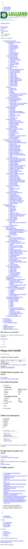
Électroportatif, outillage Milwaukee (15, 229)
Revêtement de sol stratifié (16, 198)
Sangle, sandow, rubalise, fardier (17, 238)
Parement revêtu (13, 45)
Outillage (9, 236)
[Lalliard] (14, 18)
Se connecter (7, 464)
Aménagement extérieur (12, 55)
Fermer (2, 464)
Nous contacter (7, 8)
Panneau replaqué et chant (16, 171)
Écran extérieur (13, 131)
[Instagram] (4, 3)
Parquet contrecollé (14, 195)
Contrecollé (12, 108)
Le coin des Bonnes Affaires (10, 322)
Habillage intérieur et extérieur (14, 42)
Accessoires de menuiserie (13, 298)
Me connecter (7, 9)
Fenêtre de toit (13, 126)
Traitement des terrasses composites (18, 294)
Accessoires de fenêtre (15, 312)
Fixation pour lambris (15, 255)
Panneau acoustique (14, 53)
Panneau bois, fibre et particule (14, 141)
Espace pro (6, 531)
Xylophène (12, 290)
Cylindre (12, 303)
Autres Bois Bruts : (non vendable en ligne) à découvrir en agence (18, 94)
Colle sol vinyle (13, 268)
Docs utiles (6, 535)
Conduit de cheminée (15, 137)
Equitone (12, 189)
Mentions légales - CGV (6, 542)
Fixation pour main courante (16, 253)
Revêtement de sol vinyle (15, 199)
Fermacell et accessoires (15, 120)
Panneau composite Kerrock (16, 166)
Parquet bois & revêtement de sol (14, 192)
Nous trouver (7, 526)
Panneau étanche (13, 183)
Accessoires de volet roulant (16, 313)
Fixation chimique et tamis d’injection (18, 251)
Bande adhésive (10, 278)
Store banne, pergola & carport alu (18, 214)
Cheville (12, 248)
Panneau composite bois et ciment (17, 154)
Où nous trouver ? (8, 321)
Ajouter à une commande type (7, 367)
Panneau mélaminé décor (15, 161)
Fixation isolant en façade (16, 249)
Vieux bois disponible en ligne (17, 69)
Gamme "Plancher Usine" (16, 78)
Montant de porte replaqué (16, 99)
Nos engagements (8, 319)
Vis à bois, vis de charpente (16, 245)
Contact (5, 534)
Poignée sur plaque (14, 299)
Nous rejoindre (7, 7)
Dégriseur (12, 293)
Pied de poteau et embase (15, 260)
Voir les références (13, 494)
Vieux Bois (9, 68)
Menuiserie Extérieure (12, 206)
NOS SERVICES (8, 517)
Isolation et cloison (11, 119)
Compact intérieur (14, 175)
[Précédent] (1, 470)
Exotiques (12, 92)
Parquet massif (13, 194)
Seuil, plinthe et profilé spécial (17, 200)
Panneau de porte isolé (15, 146)
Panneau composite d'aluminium (17, 181)
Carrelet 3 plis (13, 101)
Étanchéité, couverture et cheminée (15, 128)
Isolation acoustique (14, 123)
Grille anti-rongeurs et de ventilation (18, 257)
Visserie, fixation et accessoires (14, 241)
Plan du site (3, 540)
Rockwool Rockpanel (15, 188)
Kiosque (12, 65)
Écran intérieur (13, 130)
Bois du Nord (13, 88)
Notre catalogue (7, 533)
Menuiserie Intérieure (12, 219)
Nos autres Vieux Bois (15, 70)
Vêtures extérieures (14, 47)
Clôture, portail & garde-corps (17, 215)
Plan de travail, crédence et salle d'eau (15, 173)
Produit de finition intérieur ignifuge (18, 284)
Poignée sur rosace (14, 301)
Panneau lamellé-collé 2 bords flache (18, 142)
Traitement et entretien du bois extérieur (16, 287)
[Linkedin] (4, 4)
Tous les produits (14, 54)
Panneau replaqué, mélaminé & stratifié (16, 158)
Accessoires (12, 61)
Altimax (11, 544)
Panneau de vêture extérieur (13, 185)
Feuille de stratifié (14, 164)
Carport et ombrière (14, 64)
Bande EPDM (13, 256)
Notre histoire (7, 523)
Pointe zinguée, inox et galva (16, 247)
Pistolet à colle (13, 271)
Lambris (11, 43)
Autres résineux (13, 89)
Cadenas (12, 305)
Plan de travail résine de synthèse (17, 180)
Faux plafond (13, 51)
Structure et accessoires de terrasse (15, 297)
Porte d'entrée (13, 209)
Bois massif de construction (16, 111)
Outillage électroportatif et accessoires (18, 230)
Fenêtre (11, 211)
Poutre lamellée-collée (15, 115)
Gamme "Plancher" (14, 77)
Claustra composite (14, 62)
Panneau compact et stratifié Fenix (18, 165)
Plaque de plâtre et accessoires (17, 122)
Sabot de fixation (14, 259)
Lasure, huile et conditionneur (17, 289)
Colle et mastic (13, 270)
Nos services (7, 318)
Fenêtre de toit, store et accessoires (18, 135)
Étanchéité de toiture (14, 133)
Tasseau (11, 50)
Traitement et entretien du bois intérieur (16, 279)
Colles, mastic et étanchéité (13, 266)
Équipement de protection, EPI (14, 316)
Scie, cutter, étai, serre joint (16, 237)
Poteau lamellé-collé (14, 100)
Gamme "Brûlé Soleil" (15, 72)
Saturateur (12, 291)
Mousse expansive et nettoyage (14, 276)
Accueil (5, 325)
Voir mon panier (4, 30)
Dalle (11, 156)
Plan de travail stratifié (15, 177)
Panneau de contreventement (16, 153)
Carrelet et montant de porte (13, 97)
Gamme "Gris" (13, 76)
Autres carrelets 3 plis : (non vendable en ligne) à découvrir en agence (18, 103)
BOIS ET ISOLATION (9, 326)
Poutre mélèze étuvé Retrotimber (17, 112)
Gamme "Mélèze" (14, 81)
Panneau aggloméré (14, 152)
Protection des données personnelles (14, 540)
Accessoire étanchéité (15, 274)
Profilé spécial (13, 49)
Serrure (11, 302)
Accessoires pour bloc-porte (16, 307)
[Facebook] (4, 1)
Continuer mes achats (6, 378)
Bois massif (12, 110)
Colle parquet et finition (15, 267)
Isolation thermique (14, 124)
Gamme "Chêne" (14, 82)
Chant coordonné (14, 162)
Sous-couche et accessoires (16, 202)
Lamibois (12, 114)
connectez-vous (16, 364)
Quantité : (3, 361)
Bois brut (9, 87)
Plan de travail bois (14, 176)
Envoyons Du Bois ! (11, 228)
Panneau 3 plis (13, 144)
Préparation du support (15, 280)
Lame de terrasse (13, 57)
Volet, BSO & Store (14, 213)
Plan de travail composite (15, 179)
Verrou (11, 306)
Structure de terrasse (14, 58)
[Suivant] (2, 470)
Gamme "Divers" (14, 84)
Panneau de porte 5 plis (15, 145)
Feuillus (11, 91)
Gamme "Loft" (13, 73)
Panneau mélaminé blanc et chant (17, 160)
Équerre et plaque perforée (16, 252)
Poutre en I (12, 116)
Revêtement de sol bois (15, 196)
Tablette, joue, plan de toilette (16, 168)
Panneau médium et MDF (16, 150)
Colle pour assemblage (15, 272)
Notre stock (12, 207)
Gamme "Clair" (13, 74)
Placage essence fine (14, 169)
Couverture (12, 134)
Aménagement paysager (15, 59)
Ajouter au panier (5, 363)
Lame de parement (14, 46)
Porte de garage (13, 217)
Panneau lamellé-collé (15, 148)
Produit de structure (11, 107)
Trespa (11, 187)
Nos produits (7, 516)
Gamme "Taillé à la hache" (16, 80)
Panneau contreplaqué (15, 149)
